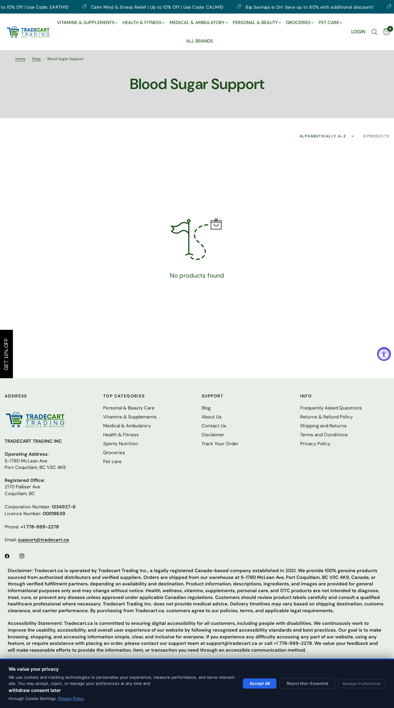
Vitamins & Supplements (130, 417)
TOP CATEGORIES (124, 396)
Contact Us (214, 426)
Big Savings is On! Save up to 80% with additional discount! (290, 6)
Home (20, 58)
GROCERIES (298, 22)
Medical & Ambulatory (127, 426)
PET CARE (329, 22)
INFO (306, 396)
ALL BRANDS (199, 41)
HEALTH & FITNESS (142, 22)
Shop (36, 58)
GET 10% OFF (6, 354)
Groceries (114, 453)
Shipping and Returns (323, 426)
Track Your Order (220, 444)
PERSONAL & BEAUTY (255, 22)
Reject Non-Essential (307, 683)
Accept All (260, 683)
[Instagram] (26, 556)
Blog (206, 408)
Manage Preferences (362, 683)
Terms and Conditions (324, 435)
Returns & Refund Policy (326, 417)
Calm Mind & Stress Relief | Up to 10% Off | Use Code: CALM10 (138, 6)
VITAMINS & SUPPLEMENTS (86, 22)
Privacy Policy (71, 698)
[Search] (374, 32)
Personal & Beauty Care (129, 408)
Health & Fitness (121, 435)
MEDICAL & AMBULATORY (197, 22)
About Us (212, 417)
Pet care (112, 461)
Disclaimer (213, 435)
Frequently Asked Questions (331, 408)
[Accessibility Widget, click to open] (384, 354)
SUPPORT (212, 396)
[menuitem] (87, 23)
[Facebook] (11, 556)
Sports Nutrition (120, 444)
